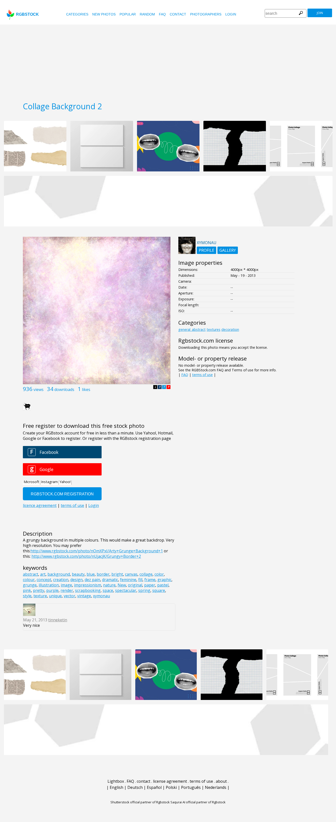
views (38, 389)
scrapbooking (88, 590)
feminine (128, 579)
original (135, 585)
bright (117, 574)
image (66, 585)
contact (178, 14)
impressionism (87, 585)
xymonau (101, 596)
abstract (30, 574)
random (147, 14)
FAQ (162, 14)
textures (213, 329)
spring (144, 590)
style (27, 596)
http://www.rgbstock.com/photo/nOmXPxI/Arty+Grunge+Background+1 (97, 551)
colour (29, 579)
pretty (38, 590)
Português (191, 787)
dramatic (110, 579)
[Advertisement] (168, 61)
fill (140, 579)
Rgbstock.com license (205, 340)
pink (27, 590)
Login (230, 14)
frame (149, 579)
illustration (49, 585)
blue (91, 574)
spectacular (125, 590)
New (122, 585)
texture (40, 596)
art (43, 574)
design (76, 579)
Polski (171, 787)
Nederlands (215, 787)
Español (154, 787)
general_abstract (192, 329)
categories (77, 14)
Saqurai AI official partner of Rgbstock (198, 802)
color (159, 574)
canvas (131, 574)
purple (52, 590)
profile (206, 250)
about (221, 781)
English (116, 787)
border (103, 574)
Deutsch (135, 787)
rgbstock (27, 14)
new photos (104, 14)
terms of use (202, 374)
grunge (30, 585)
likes (86, 389)
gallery (227, 250)
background (58, 574)
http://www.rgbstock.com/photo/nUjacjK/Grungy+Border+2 (86, 556)
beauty (78, 574)
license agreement (170, 781)
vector (69, 596)
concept (44, 579)
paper (149, 585)
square (158, 590)
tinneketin (57, 620)
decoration (230, 329)
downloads (64, 389)
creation (60, 579)
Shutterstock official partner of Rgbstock (140, 802)
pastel (162, 585)
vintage (84, 596)
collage (146, 574)
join (320, 13)
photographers (205, 14)
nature (109, 585)
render (67, 590)
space (108, 590)
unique (55, 596)
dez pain (92, 579)
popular (128, 14)
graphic (164, 579)
